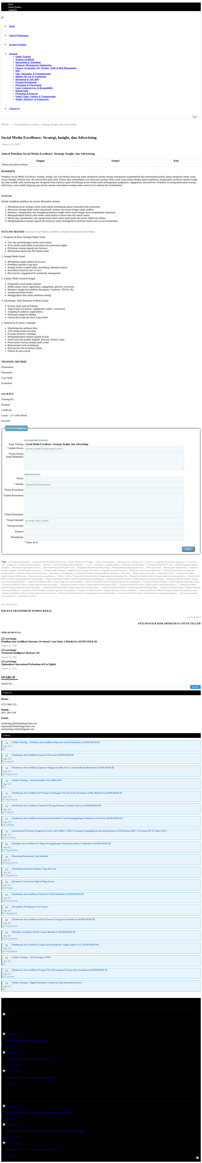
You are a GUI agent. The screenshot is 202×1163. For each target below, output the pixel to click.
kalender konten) (112, 565)
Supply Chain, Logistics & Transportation (35, 96)
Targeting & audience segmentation (42, 576)
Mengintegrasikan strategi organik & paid (127, 567)
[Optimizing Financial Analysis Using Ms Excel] (101, 872)
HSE (17, 71)
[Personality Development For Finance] (101, 910)
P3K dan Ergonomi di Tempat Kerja (26, 610)
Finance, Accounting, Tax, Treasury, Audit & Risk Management (45, 68)
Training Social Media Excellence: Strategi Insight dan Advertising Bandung (135, 579)
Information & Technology (28, 62)
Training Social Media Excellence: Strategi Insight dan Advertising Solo (29, 593)
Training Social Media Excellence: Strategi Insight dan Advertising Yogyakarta (147, 593)
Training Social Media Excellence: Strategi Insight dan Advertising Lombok (88, 585)
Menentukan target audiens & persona (26, 567)
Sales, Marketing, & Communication (33, 74)
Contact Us (12, 10)
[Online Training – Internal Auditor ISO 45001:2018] (101, 783)
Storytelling (125, 573)
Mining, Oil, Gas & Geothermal (30, 76)
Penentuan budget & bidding (54, 570)
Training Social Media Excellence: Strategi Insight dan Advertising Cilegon (171, 582)
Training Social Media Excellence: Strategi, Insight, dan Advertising (60, 231)
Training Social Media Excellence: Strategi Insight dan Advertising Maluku (71, 587)
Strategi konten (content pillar (144, 573)
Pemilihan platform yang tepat (29, 570)
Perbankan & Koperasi (26, 93)
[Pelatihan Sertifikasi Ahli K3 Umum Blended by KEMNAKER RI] (101, 935)
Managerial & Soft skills (27, 79)
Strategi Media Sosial (165, 573)
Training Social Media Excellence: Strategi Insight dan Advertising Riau (48, 590)
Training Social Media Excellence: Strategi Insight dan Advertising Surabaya (86, 593)
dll (3, 565)
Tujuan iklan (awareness (27, 596)
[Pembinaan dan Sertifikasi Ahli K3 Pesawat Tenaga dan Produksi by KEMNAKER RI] (101, 922)
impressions (98, 565)
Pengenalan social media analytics (114, 570)
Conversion (192, 562)
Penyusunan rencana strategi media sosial (145, 570)
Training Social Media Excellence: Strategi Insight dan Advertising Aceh (100, 576)
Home (10, 4)
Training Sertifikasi (24, 59)
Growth (89, 565)
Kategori (13, 54)
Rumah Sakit (21, 91)
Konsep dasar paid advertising (133, 565)
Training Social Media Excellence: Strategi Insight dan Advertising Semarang (167, 590)
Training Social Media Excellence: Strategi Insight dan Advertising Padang (129, 587)
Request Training (14, 7)
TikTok (60, 576)
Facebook (46, 565)
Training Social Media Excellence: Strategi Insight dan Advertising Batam (54, 582)
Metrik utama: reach (153, 567)
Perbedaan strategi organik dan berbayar (32, 573)
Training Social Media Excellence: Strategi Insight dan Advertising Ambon (157, 576)
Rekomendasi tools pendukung (61, 573)
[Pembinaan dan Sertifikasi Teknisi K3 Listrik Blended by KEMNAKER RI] (101, 897)
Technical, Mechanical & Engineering (33, 65)
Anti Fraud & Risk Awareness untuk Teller (169, 623)
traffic (68, 576)
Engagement (11, 565)
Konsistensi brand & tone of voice (159, 565)
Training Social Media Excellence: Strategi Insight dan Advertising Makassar (148, 585)
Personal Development (26, 82)
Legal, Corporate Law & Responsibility (34, 88)
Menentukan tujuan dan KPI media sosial (58, 567)
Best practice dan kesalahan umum (130, 562)
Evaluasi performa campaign (29, 565)
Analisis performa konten (104, 562)
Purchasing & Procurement (28, 85)
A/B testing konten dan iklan (18, 562)
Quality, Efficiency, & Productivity (32, 99)
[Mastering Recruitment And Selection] (101, 859)
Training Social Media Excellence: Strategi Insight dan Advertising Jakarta (29, 585)
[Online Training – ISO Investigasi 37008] (101, 960)
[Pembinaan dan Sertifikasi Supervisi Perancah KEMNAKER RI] (101, 758)
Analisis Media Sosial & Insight (80, 562)
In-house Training (17, 44)
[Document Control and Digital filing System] (101, 885)
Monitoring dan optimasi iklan (175, 567)
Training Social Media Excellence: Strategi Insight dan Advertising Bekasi (112, 582)
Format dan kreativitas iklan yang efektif (68, 565)
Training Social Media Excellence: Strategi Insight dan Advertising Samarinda (107, 590)
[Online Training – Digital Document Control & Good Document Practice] (101, 986)
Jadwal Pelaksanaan (19, 35)
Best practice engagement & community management (165, 562)
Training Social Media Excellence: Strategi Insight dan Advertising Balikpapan (74, 579)
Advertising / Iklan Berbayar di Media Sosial (49, 562)
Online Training (23, 56)
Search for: (6, 683)
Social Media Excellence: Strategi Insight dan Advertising (97, 573)
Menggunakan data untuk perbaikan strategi (93, 567)
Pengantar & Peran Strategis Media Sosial (83, 570)
